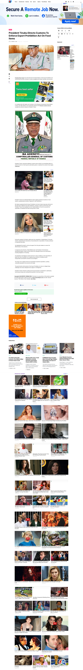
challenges (17, 166)
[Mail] (72, 35)
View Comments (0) (34, 299)
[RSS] (64, 35)
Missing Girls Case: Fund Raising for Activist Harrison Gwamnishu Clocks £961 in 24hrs (32, 360)
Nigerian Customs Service (45, 105)
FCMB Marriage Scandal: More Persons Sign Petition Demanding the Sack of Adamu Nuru (50, 360)
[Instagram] (68, 2)
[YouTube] (73, 2)
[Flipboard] (62, 35)
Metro (10, 29)
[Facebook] (66, 2)
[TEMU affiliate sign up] (17, 325)
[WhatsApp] (70, 35)
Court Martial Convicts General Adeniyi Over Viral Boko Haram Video (67, 358)
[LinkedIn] (67, 35)
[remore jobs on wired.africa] (41, 14)
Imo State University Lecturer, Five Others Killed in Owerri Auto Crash (16, 359)
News (29, 355)
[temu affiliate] (34, 91)
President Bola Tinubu (19, 77)
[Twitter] (71, 2)
